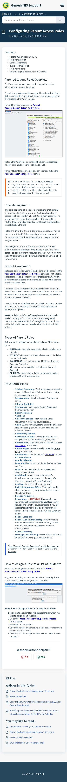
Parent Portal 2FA (18, 696)
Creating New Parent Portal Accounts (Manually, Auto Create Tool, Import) (35, 703)
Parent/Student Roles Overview (23, 56)
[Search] (60, 19)
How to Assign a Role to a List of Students (28, 71)
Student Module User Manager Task (27, 742)
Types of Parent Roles (19, 65)
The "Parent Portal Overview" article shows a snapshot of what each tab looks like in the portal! (34, 549)
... (15, 13)
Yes (42, 657)
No (26, 657)
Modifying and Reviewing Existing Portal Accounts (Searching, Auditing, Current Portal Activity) (34, 712)
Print (13, 678)
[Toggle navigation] (62, 5)
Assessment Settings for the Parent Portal (30, 726)
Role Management (18, 59)
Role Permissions (17, 68)
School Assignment (18, 62)
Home (5, 13)
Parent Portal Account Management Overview (32, 690)
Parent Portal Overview (21, 737)
